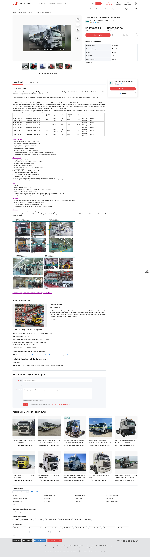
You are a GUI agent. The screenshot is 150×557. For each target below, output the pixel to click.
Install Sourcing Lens (55, 540)
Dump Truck (29, 355)
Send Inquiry (98, 35)
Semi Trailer (37, 355)
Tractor (16, 519)
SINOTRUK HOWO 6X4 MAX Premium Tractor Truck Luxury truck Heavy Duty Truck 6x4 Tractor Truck (74, 442)
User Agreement (84, 551)
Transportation (22, 12)
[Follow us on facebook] (124, 540)
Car (62, 355)
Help (106, 9)
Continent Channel (95, 545)
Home (14, 12)
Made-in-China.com (67, 547)
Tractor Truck (36, 12)
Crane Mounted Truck (112, 495)
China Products (48, 545)
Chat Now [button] (126, 35)
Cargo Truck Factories (66, 528)
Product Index (104, 545)
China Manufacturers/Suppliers (61, 545)
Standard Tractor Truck (65, 519)
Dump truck (47, 498)
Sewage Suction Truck (50, 495)
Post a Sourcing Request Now (61, 404)
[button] (93, 3)
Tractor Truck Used (81, 528)
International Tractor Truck (21, 532)
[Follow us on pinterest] (134, 540)
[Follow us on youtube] (131, 540)
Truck (29, 12)
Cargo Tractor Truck (109, 528)
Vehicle (66, 355)
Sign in (136, 4)
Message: (19, 390)
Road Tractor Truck (123, 528)
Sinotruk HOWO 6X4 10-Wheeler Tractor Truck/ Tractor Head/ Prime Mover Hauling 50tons (100, 442)
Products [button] (40, 3)
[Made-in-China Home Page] (21, 3)
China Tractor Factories (35, 528)
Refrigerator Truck (80, 495)
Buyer (97, 9)
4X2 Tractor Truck (46, 12)
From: (20, 380)
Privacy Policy (101, 551)
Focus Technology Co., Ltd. (63, 551)
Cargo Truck (109, 498)
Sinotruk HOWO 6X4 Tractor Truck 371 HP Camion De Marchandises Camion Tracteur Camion (49, 442)
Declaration (93, 551)
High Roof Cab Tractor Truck (83, 519)
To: (21, 385)
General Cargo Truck (26, 519)
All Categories (18, 9)
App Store (16, 540)
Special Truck (53, 355)
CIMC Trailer (47, 501)
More (14, 535)
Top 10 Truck (35, 532)
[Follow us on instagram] (129, 540)
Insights (111, 545)
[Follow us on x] (126, 540)
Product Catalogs (37, 492)
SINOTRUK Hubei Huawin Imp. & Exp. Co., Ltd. (102, 20)
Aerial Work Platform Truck (19, 498)
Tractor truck (78, 498)
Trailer (59, 355)
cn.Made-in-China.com (91, 547)
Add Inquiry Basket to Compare (47, 73)
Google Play (27, 540)
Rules (136, 9)
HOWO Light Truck (17, 501)
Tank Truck (78, 501)
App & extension (116, 9)
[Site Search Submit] (98, 3)
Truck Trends (45, 532)
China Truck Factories (20, 528)
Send (25, 404)
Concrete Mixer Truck (112, 501)
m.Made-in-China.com (79, 547)
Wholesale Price (85, 545)
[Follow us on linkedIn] (137, 540)
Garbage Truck (16, 495)
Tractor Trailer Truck (95, 528)
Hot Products (40, 545)
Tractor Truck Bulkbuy (59, 532)
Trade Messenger (39, 540)
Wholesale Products (75, 545)
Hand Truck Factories (51, 528)
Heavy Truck (44, 355)
